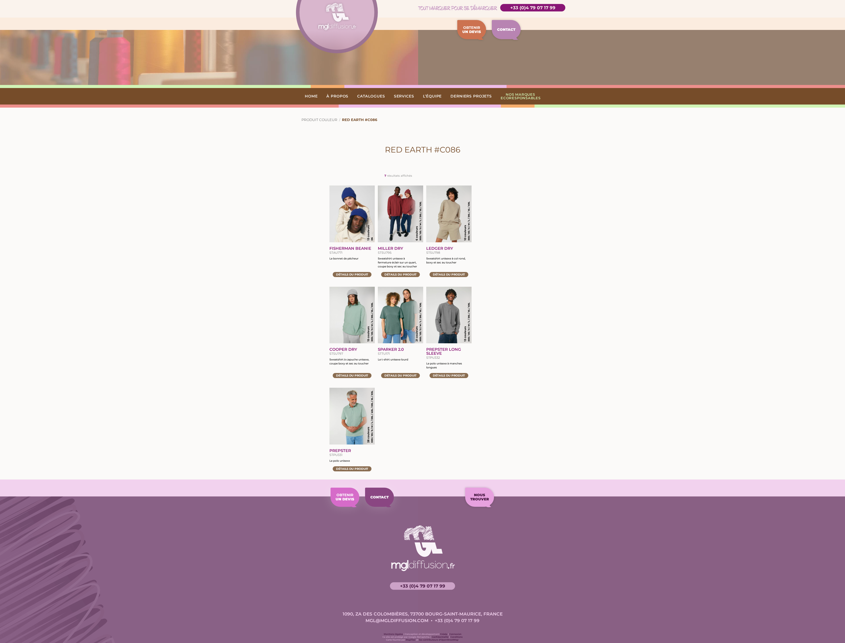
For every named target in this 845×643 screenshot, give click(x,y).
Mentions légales (393, 634)
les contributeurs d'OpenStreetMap (439, 639)
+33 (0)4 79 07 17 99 (532, 7)
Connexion (455, 634)
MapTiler (410, 639)
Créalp (443, 634)
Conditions (456, 637)
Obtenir (471, 30)
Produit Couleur (319, 120)
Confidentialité (440, 637)
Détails (352, 274)
